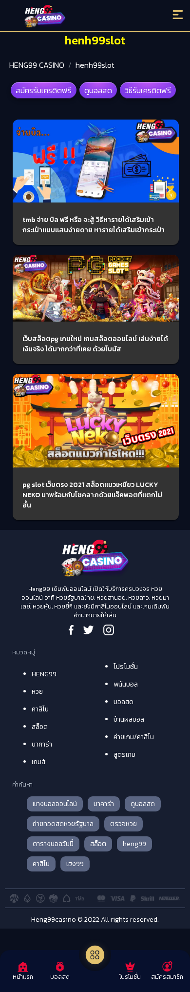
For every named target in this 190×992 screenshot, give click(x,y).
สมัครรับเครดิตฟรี (44, 90)
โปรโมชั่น (126, 667)
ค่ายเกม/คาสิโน (134, 737)
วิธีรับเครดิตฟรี (148, 90)
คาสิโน (40, 709)
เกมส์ (38, 762)
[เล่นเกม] (95, 955)
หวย (37, 692)
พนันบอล (126, 684)
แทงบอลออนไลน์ (55, 804)
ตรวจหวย (123, 824)
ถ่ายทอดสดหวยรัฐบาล (63, 824)
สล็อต (40, 727)
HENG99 (44, 674)
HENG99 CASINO (36, 65)
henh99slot (95, 65)
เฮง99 (75, 864)
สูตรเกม (124, 754)
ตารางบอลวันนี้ (53, 844)
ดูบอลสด (98, 90)
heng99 (134, 844)
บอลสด (123, 702)
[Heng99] (74, 17)
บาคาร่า (42, 744)
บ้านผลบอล (129, 719)
